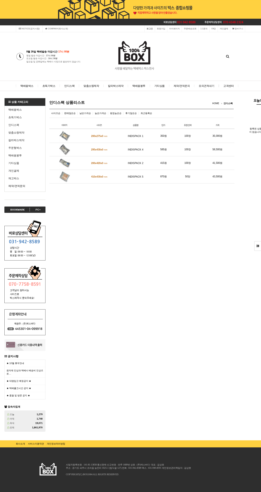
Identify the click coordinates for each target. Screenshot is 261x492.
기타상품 (159, 85)
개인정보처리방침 (56, 443)
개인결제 (224, 28)
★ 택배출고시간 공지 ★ (18, 388)
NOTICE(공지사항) (30, 28)
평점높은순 (116, 113)
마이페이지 (174, 28)
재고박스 (13, 178)
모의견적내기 (206, 85)
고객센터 (228, 85)
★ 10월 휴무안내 (15, 363)
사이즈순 (55, 113)
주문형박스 (15, 147)
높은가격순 (100, 113)
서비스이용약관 (36, 443)
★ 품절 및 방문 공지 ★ (18, 395)
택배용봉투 (138, 85)
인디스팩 (69, 85)
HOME (215, 103)
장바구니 (238, 28)
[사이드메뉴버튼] (257, 246)
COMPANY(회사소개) (57, 28)
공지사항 (13, 356)
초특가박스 (48, 85)
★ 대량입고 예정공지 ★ (18, 381)
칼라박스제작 (115, 85)
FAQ (214, 28)
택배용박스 (26, 85)
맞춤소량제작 (91, 85)
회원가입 (161, 28)
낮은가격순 (85, 113)
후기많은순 (131, 113)
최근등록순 (146, 113)
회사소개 (20, 443)
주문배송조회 (190, 28)
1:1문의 (204, 28)
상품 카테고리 (19, 101)
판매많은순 (70, 113)
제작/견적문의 (182, 85)
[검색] (227, 56)
